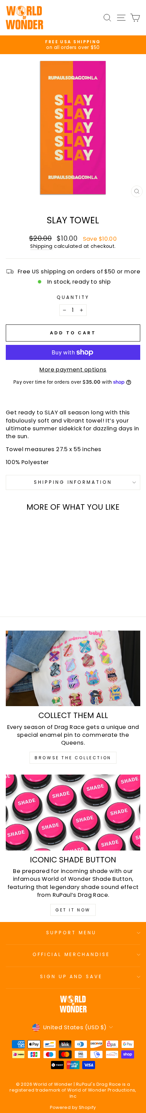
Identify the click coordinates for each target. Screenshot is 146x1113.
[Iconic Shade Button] (73, 812)
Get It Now (73, 910)
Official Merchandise (71, 954)
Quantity (73, 298)
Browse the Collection (73, 758)
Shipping (41, 246)
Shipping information (73, 482)
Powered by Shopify (73, 1107)
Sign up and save (71, 976)
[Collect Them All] (73, 668)
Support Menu (71, 932)
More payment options (72, 369)
